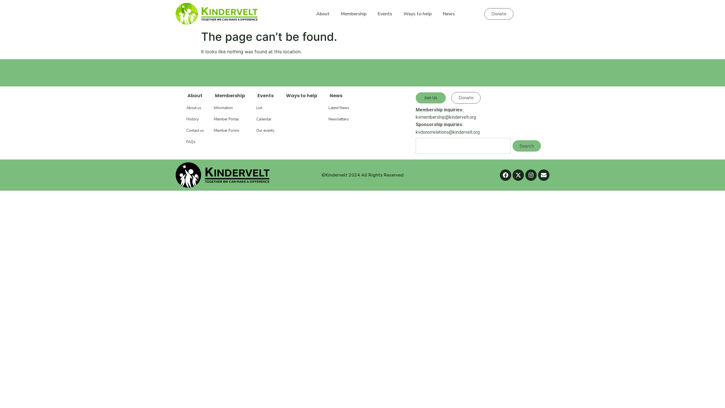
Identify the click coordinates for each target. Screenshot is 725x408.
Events (385, 14)
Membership (353, 14)
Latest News (339, 107)
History (192, 119)
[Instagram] (531, 175)
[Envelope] (543, 175)
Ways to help (418, 14)
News (449, 14)
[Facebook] (505, 175)
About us (193, 107)
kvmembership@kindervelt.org (446, 117)
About (323, 14)
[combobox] (463, 146)
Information (223, 107)
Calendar (264, 119)
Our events (265, 130)
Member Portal (226, 119)
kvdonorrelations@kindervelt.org (448, 132)
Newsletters (339, 119)
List (259, 107)
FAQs (190, 141)
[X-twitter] (518, 175)
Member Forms (226, 130)
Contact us (195, 130)
